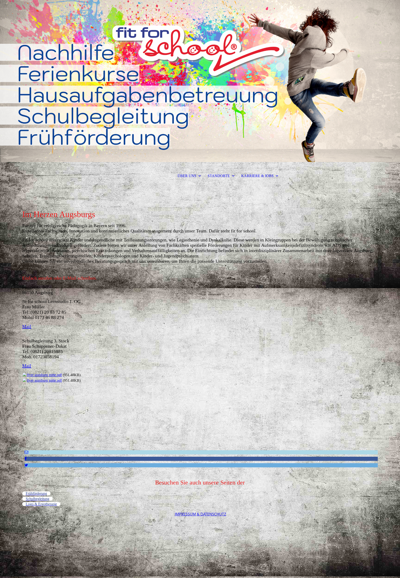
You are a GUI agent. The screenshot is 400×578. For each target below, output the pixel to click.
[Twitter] (26, 465)
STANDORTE (219, 176)
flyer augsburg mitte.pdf (44, 375)
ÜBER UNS (187, 176)
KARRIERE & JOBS (257, 176)
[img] (200, 81)
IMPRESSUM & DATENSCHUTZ (200, 514)
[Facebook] (26, 459)
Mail (26, 326)
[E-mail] (26, 452)
